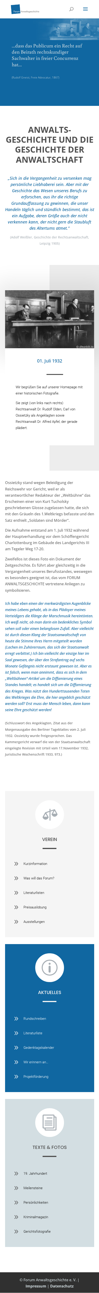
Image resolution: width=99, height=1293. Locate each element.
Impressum (36, 1286)
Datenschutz (62, 1286)
